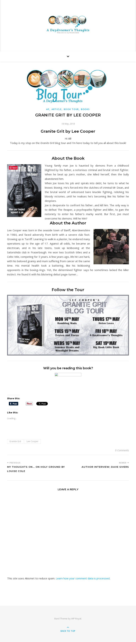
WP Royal (76, 618)
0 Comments (122, 450)
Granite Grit (15, 441)
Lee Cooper (32, 441)
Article (57, 109)
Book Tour (71, 109)
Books (85, 109)
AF (47, 109)
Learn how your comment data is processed (83, 578)
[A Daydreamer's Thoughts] (68, 24)
